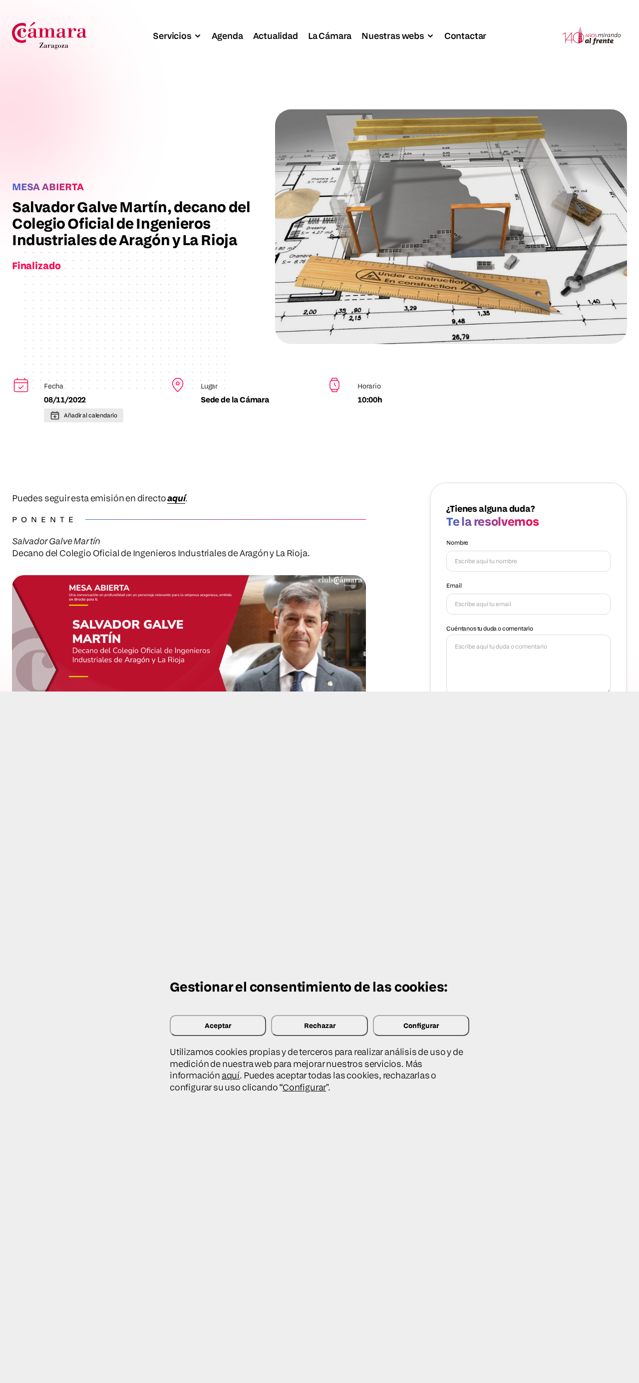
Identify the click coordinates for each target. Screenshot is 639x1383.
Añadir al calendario (90, 415)
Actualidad (275, 35)
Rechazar (319, 1025)
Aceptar (218, 1025)
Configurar (421, 1025)
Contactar (465, 35)
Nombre (457, 542)
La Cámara (329, 35)
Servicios (172, 35)
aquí (231, 1075)
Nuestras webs (392, 35)
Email (453, 585)
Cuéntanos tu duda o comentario (489, 628)
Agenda (227, 35)
